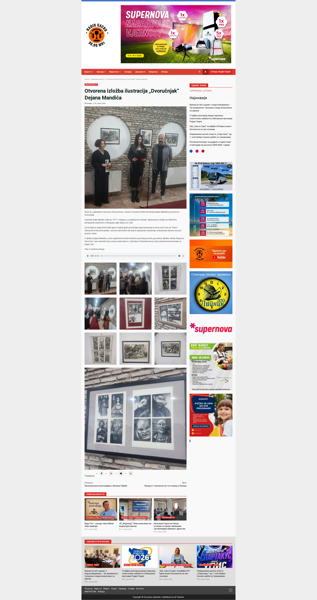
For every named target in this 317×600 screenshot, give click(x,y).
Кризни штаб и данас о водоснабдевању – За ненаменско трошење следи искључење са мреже (211, 108)
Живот (106, 588)
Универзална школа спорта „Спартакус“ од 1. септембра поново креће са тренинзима (214, 557)
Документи (140, 72)
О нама (131, 588)
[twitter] (111, 473)
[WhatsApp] (130, 473)
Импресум (153, 72)
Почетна (88, 588)
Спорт (216, 565)
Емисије (100, 72)
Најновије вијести (91, 84)
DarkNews (166, 597)
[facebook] (101, 473)
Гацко (98, 517)
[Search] (199, 71)
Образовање (172, 565)
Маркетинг (114, 72)
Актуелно (90, 517)
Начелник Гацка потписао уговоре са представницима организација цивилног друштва (170, 509)
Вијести (88, 72)
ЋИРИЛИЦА (195, 91)
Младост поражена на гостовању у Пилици (165, 484)
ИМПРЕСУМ (90, 591)
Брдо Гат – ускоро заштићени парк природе (101, 509)
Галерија (128, 72)
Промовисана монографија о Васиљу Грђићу (106, 484)
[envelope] (121, 473)
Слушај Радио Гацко (221, 72)
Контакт (140, 588)
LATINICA (207, 91)
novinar (89, 103)
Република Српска (185, 565)
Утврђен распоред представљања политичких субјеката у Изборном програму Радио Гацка (211, 118)
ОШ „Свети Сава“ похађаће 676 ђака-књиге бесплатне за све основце (177, 557)
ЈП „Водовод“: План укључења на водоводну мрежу (135, 509)
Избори (164, 72)
